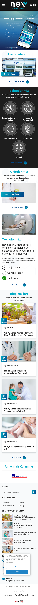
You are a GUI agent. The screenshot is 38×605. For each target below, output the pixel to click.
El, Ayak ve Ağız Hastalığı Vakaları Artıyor (19, 448)
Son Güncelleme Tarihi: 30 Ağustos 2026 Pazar (19, 595)
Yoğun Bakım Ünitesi (12, 194)
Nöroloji (21, 506)
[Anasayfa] (19, 5)
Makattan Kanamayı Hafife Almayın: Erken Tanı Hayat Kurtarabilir (15, 372)
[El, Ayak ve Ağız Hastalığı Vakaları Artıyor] (19, 427)
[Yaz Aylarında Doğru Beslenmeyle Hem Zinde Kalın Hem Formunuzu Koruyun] (19, 313)
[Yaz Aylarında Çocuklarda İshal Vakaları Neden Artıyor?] (19, 389)
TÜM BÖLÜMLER (16, 163)
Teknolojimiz (16, 285)
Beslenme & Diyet (8, 506)
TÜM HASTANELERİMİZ (16, 82)
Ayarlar (17, 567)
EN (34, 5)
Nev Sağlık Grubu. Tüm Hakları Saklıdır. (19, 587)
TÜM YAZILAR (16, 457)
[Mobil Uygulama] (19, 30)
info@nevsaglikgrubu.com (15, 581)
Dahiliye (21, 502)
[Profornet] (19, 601)
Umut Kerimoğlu (12, 365)
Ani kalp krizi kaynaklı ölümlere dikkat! (24, 549)
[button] (11, 48)
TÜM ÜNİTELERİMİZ (16, 207)
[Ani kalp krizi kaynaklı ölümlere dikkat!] (7, 549)
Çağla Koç (10, 327)
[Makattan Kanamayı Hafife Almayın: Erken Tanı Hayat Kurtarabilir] (19, 351)
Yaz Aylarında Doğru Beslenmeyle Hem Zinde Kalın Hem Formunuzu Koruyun (18, 334)
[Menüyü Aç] (3, 5)
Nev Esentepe (9, 74)
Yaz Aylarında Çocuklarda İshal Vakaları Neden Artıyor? (17, 410)
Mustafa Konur (12, 403)
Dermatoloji (6, 502)
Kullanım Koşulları (19, 591)
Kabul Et (17, 572)
